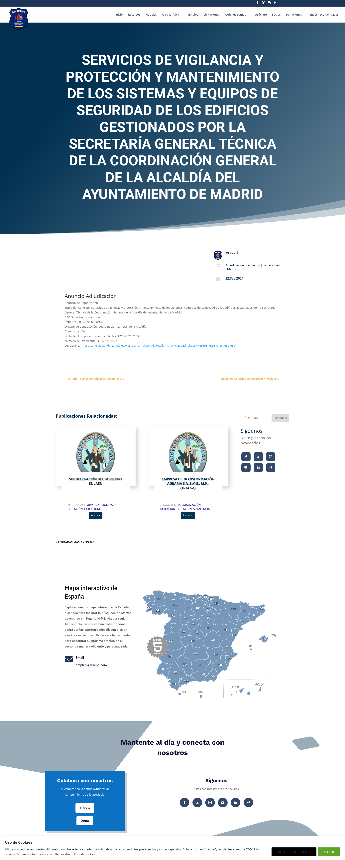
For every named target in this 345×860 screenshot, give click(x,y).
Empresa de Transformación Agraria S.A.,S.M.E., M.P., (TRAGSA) (188, 483)
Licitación (253, 265)
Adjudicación (234, 265)
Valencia (203, 509)
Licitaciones (212, 14)
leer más (95, 515)
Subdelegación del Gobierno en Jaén (95, 481)
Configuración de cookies (294, 852)
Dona (85, 820)
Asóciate (261, 14)
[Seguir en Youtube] (246, 467)
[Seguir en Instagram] (270, 456)
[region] (172, 848)
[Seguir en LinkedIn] (258, 467)
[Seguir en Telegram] (270, 467)
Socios (276, 14)
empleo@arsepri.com (91, 665)
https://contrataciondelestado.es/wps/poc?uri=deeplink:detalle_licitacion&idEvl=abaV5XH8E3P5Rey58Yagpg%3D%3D (158, 345)
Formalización (96, 505)
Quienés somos (235, 14)
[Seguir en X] (258, 456)
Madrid (232, 269)
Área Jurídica (170, 14)
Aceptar (329, 852)
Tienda (85, 808)
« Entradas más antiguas (75, 542)
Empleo (193, 14)
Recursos (134, 14)
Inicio (119, 14)
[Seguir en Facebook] (246, 456)
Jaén (113, 505)
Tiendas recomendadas (323, 14)
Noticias (151, 14)
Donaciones (294, 14)
